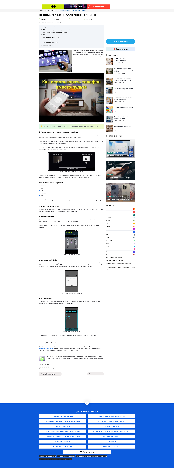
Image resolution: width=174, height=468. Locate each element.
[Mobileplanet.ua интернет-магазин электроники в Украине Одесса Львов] (53, 6)
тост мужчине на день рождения (63, 446)
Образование (120, 252)
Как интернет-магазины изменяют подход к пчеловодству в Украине (119, 264)
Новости (120, 212)
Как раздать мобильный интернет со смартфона (49, 373)
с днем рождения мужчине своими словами (111, 416)
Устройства (110, 152)
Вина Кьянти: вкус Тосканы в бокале (114, 257)
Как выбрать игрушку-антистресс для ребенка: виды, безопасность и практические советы (123, 107)
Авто (120, 254)
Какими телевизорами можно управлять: (57, 32)
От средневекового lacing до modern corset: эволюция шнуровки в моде (120, 268)
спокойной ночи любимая (111, 436)
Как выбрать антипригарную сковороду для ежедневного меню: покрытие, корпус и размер (123, 79)
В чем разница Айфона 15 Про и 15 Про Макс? (120, 199)
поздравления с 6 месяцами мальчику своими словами (62, 436)
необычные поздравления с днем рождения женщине (63, 421)
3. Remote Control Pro (52, 42)
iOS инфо (120, 234)
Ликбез (120, 237)
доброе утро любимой (63, 426)
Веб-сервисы (120, 229)
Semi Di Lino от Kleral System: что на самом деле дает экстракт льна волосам (124, 59)
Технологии (120, 232)
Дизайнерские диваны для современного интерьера (122, 127)
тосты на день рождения (62, 441)
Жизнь (120, 249)
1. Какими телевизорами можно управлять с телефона (57, 29)
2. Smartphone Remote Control (54, 40)
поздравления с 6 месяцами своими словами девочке (63, 431)
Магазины (120, 217)
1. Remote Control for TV (52, 37)
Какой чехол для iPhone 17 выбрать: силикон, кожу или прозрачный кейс (123, 88)
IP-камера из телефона (94, 374)
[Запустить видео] (71, 97)
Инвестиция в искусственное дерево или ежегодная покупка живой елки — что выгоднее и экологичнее (124, 70)
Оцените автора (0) (48, 45)
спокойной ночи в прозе (111, 426)
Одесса (120, 209)
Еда (120, 223)
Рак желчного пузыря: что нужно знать (114, 260)
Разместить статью (122, 49)
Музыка (120, 243)
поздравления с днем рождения (63, 416)
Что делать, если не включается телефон (118, 178)
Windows (120, 246)
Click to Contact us (122, 41)
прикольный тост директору (111, 446)
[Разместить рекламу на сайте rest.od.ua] (98, 6)
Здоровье (120, 220)
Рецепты (120, 226)
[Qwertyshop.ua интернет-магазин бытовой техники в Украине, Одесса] (75, 6)
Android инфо (120, 240)
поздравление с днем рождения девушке (111, 421)
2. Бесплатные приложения (50, 35)
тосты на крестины (111, 441)
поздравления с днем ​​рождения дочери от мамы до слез (111, 431)
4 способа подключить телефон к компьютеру (120, 156)
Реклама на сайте (88, 452)
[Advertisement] (121, 6)
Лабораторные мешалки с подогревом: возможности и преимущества (122, 117)
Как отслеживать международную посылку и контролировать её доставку (123, 98)
